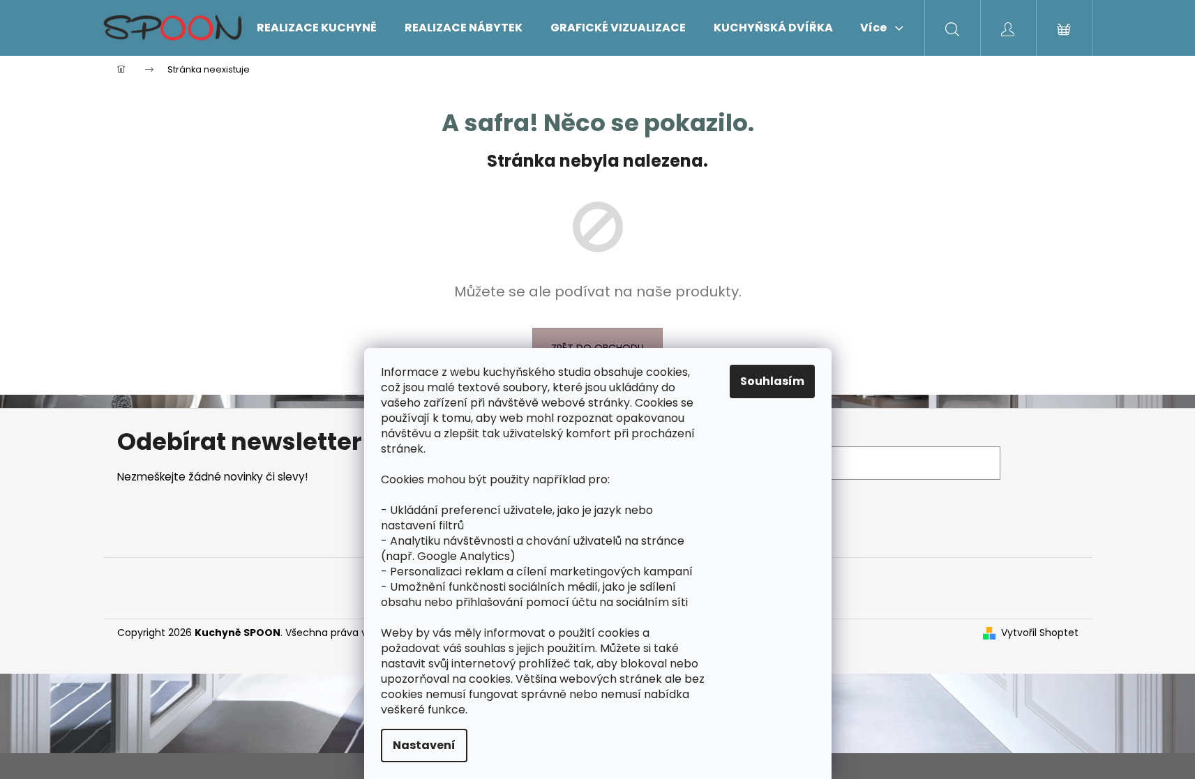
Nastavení (424, 745)
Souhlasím (772, 381)
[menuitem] (317, 28)
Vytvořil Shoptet (1039, 633)
